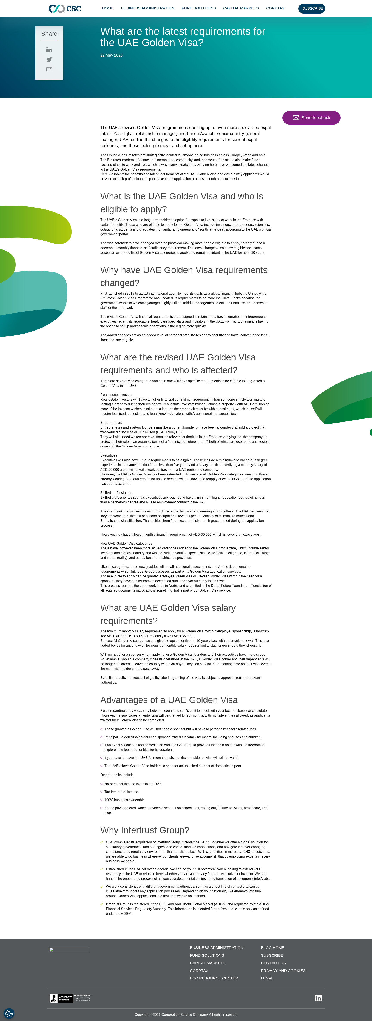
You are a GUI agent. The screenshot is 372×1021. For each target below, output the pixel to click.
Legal (267, 978)
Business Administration (147, 8)
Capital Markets (241, 8)
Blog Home (272, 948)
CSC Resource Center (214, 978)
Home (108, 8)
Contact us (273, 963)
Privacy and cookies (283, 971)
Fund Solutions (199, 8)
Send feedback (316, 117)
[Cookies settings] (9, 1013)
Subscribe (272, 955)
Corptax (275, 8)
